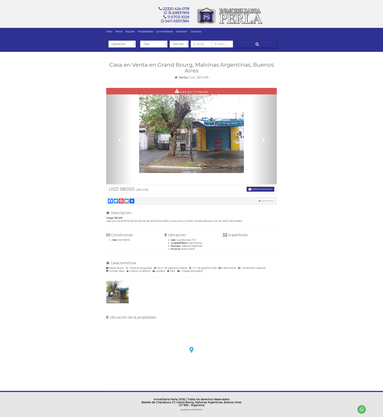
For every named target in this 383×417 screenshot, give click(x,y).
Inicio (109, 31)
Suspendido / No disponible (193, 91)
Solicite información (261, 189)
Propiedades (145, 31)
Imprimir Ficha (267, 201)
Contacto (196, 31)
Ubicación (181, 31)
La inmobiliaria (164, 31)
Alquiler (130, 31)
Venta (118, 31)
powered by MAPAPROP (191, 409)
